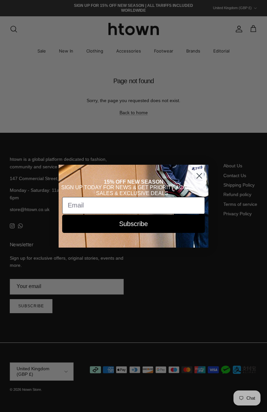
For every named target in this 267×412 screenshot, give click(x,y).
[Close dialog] (199, 176)
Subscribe (133, 223)
